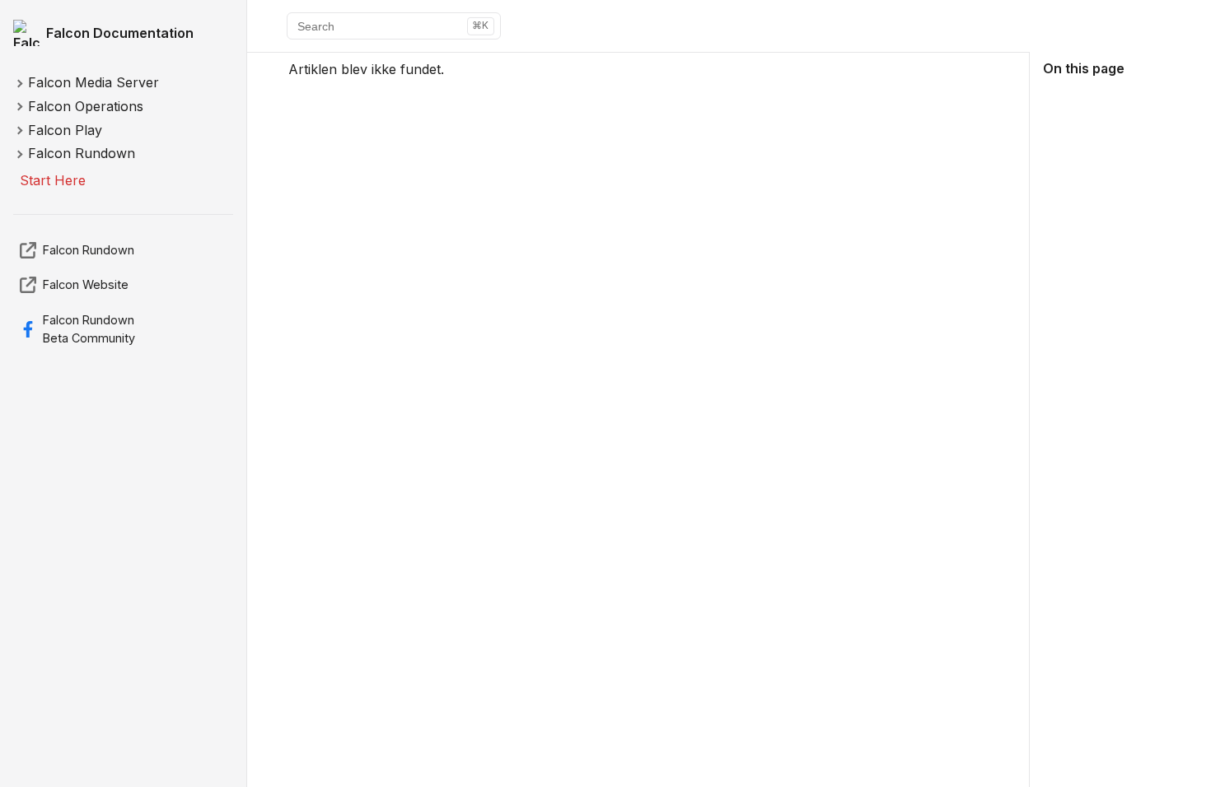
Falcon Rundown (88, 250)
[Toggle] (19, 84)
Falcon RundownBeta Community (89, 329)
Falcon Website (86, 284)
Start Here (53, 180)
